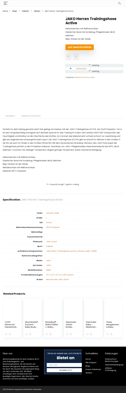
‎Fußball (49, 246)
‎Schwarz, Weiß (52, 213)
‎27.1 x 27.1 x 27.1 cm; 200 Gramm (60, 275)
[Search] (119, 3)
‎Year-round (51, 241)
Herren (37, 11)
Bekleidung (79, 77)
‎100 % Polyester (53, 227)
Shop (14, 11)
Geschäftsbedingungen (115, 364)
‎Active (49, 222)
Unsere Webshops (93, 369)
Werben (89, 373)
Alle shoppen (91, 362)
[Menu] (6, 3)
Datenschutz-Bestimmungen (111, 360)
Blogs (88, 366)
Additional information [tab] (31, 116)
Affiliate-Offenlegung (110, 369)
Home (5, 11)
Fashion (25, 11)
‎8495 (48, 270)
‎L (46, 218)
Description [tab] (10, 116)
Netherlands (81, 68)
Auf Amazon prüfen (79, 47)
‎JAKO (48, 260)
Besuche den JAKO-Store (57, 279)
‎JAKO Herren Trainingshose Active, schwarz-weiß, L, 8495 (71, 251)
